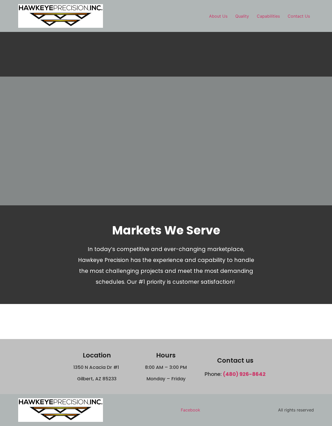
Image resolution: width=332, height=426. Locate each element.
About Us (218, 16)
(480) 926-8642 (244, 374)
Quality (242, 16)
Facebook (190, 410)
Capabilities (268, 16)
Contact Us (299, 16)
